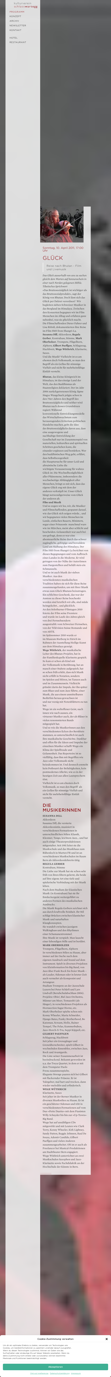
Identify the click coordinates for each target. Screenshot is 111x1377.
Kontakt (15, 30)
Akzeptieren (55, 1367)
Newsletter (18, 25)
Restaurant (18, 42)
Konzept (15, 16)
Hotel (14, 38)
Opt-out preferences (39, 1373)
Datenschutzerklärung (60, 1373)
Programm (17, 12)
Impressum (76, 1373)
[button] (106, 1339)
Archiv (14, 21)
